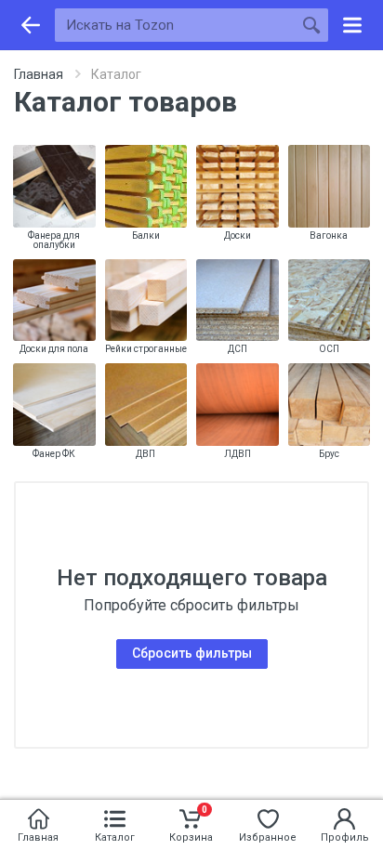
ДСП (237, 349)
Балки (146, 235)
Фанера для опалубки (54, 240)
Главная (38, 74)
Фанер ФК (54, 454)
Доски (237, 235)
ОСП (329, 349)
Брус (329, 454)
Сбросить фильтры (192, 653)
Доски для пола (54, 349)
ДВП (145, 454)
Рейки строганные (146, 349)
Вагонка (329, 235)
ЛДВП (237, 454)
